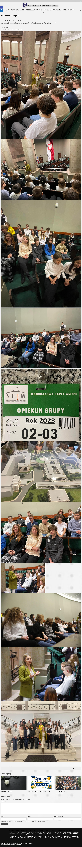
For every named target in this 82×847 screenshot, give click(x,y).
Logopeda (64, 9)
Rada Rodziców (71, 9)
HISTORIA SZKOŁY (44, 838)
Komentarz (3, 801)
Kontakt (7, 9)
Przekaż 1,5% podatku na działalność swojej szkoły (22, 834)
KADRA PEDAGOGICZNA (37, 9)
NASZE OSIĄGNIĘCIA (30, 12)
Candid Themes (9, 844)
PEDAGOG (40, 833)
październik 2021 (53, 837)
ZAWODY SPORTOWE (25, 837)
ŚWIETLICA (65, 10)
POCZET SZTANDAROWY (31, 10)
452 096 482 (64, 1)
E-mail (29, 816)
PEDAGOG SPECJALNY (48, 833)
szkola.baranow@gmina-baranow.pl (75, 1)
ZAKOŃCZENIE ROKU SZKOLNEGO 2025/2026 (39, 791)
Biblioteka (72, 10)
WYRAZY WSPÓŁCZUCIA (6, 791)
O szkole (22, 9)
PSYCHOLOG (38, 834)
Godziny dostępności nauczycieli (65, 830)
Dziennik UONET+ (9, 10)
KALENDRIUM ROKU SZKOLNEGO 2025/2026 (53, 10)
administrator (3, 17)
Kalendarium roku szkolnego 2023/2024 (37, 832)
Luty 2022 (46, 837)
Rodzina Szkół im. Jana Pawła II (18, 836)
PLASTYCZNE (57, 833)
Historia (76, 830)
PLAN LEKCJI (69, 837)
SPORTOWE (47, 836)
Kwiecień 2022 (76, 832)
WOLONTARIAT (40, 10)
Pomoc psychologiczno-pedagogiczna (52, 9)
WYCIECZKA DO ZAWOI (61, 791)
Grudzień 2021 (62, 837)
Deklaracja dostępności (41, 12)
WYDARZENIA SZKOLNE (20, 12)
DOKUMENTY (28, 9)
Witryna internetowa (58, 816)
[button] (1, 7)
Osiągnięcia (76, 837)
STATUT (53, 836)
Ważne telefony (14, 9)
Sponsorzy (40, 836)
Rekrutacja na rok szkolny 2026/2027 (56, 12)
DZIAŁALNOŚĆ (53, 830)
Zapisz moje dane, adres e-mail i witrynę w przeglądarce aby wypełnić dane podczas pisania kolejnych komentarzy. (23, 821)
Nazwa (2, 816)
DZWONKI (40, 837)
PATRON (51, 838)
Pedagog (34, 833)
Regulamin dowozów (55, 834)
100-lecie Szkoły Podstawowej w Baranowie (18, 830)
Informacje (12, 832)
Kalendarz (50, 832)
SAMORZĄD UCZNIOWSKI (20, 10)
